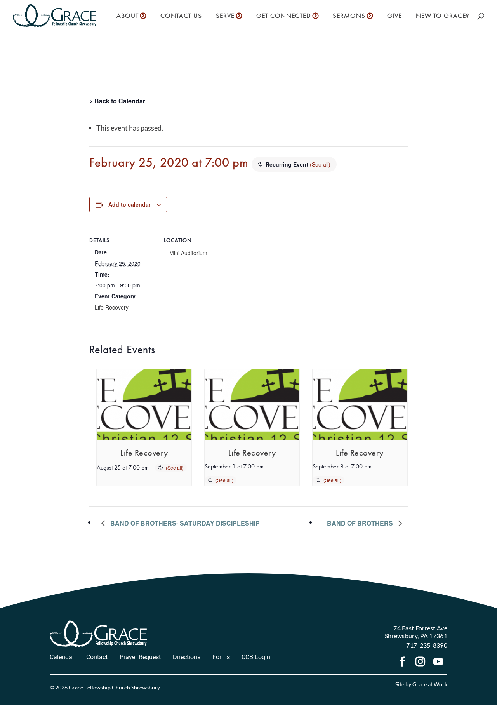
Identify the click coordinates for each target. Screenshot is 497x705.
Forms (221, 657)
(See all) (320, 164)
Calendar (62, 657)
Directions (186, 657)
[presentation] (144, 404)
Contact (97, 657)
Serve (225, 16)
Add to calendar (129, 204)
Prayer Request (140, 657)
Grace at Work (429, 684)
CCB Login (256, 657)
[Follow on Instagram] (420, 662)
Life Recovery (112, 307)
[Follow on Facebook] (402, 662)
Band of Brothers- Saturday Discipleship (184, 523)
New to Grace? (442, 16)
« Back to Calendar (117, 100)
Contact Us (181, 16)
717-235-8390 (426, 645)
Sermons (349, 16)
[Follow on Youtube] (438, 662)
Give (394, 16)
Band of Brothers (360, 523)
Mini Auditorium (188, 253)
